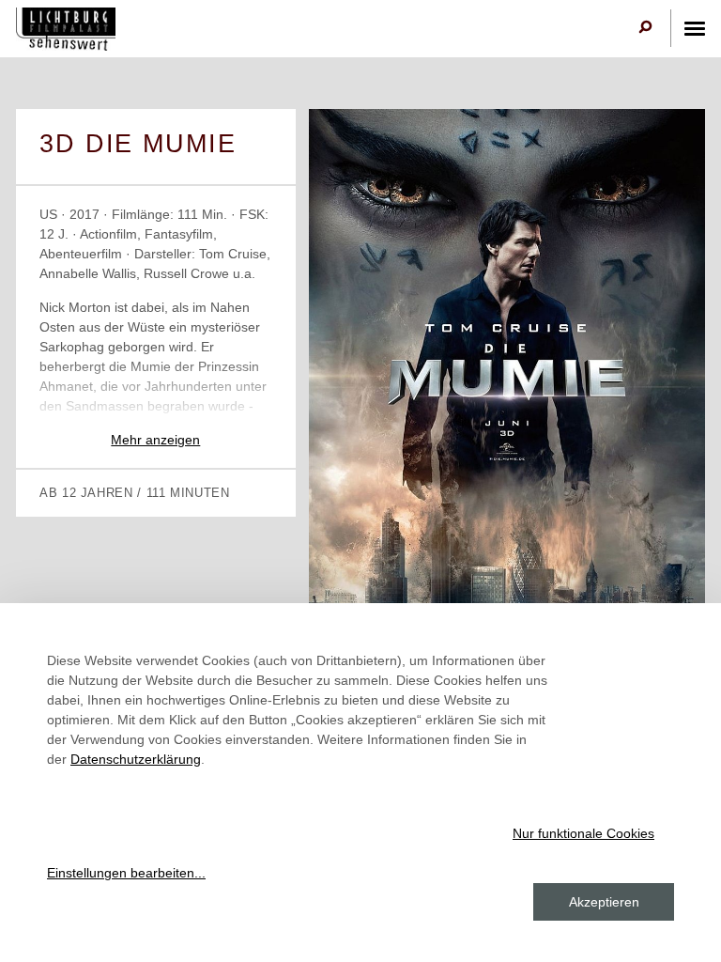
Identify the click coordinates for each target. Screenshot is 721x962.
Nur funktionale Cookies (583, 833)
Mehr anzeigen (155, 439)
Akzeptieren (604, 901)
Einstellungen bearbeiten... (126, 872)
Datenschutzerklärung (135, 759)
